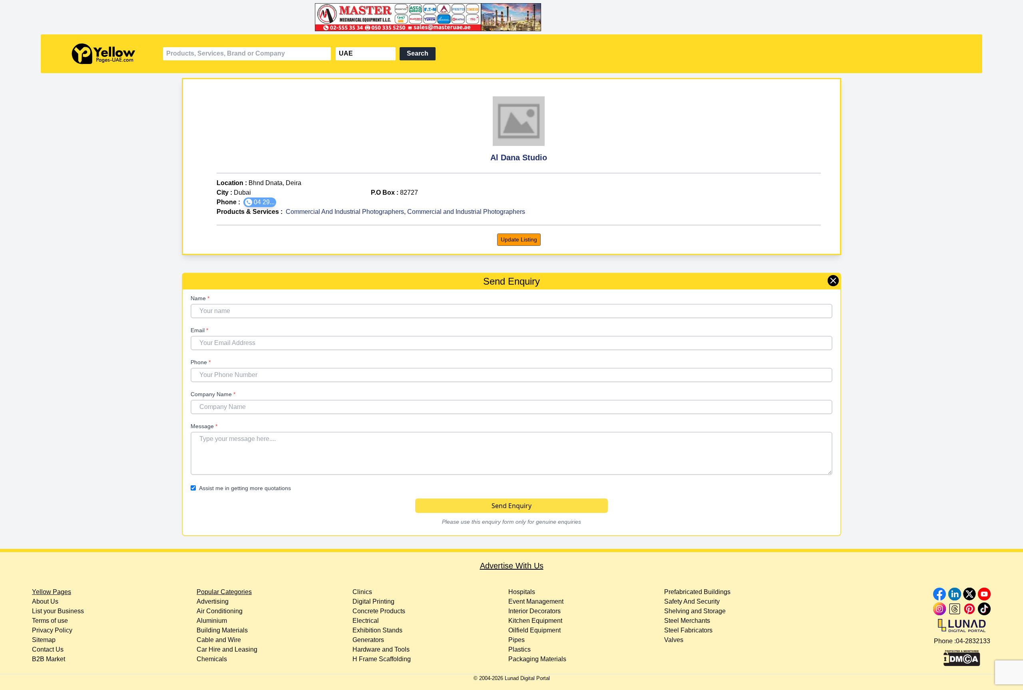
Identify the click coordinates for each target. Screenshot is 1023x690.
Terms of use (50, 620)
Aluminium (212, 620)
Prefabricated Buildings (697, 591)
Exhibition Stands (377, 630)
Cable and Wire (219, 639)
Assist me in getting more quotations (245, 488)
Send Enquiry (511, 505)
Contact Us (48, 649)
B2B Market (48, 659)
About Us (45, 601)
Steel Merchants (687, 620)
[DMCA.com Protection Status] (961, 656)
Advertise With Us (511, 565)
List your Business (58, 611)
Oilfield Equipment (534, 630)
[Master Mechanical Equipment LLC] (511, 17)
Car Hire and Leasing (227, 649)
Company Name (213, 394)
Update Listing (519, 239)
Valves (673, 639)
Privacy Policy (52, 630)
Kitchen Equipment (535, 620)
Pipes (516, 639)
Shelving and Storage (695, 611)
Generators (368, 639)
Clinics (362, 591)
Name (200, 298)
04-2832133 (973, 641)
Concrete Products (378, 611)
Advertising (213, 601)
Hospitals (521, 591)
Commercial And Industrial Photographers (345, 211)
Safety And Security (692, 601)
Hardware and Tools (381, 649)
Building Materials (222, 630)
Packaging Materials (537, 659)
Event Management (535, 601)
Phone (201, 362)
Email (199, 330)
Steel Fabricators (688, 630)
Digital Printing (373, 601)
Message (204, 426)
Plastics (519, 649)
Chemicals (212, 659)
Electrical (365, 620)
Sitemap (44, 639)
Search (417, 53)
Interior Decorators (534, 611)
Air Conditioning (220, 611)
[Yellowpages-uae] (103, 53)
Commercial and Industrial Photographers (466, 211)
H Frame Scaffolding (381, 659)
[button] (259, 202)
